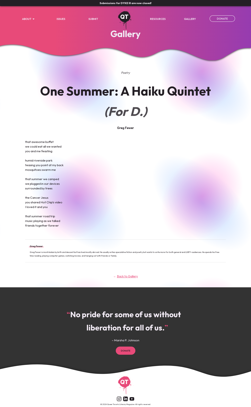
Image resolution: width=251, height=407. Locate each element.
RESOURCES (158, 19)
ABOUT (27, 19)
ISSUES (61, 19)
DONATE (222, 18)
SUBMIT (93, 19)
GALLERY (190, 19)
